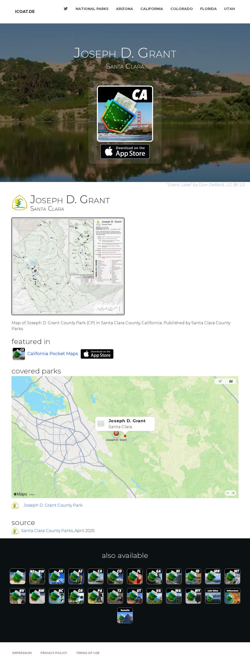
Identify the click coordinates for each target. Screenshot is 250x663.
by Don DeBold (196, 184)
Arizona (124, 9)
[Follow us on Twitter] (65, 9)
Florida (208, 9)
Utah (229, 9)
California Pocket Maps (52, 353)
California (151, 9)
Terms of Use (88, 653)
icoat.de (25, 11)
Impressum (22, 653)
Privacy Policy (54, 653)
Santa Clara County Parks (47, 531)
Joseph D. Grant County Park (53, 505)
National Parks (92, 9)
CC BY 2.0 (236, 184)
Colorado (181, 9)
